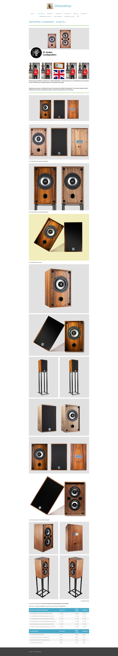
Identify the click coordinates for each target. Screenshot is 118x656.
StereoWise (62, 6)
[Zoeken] (78, 16)
